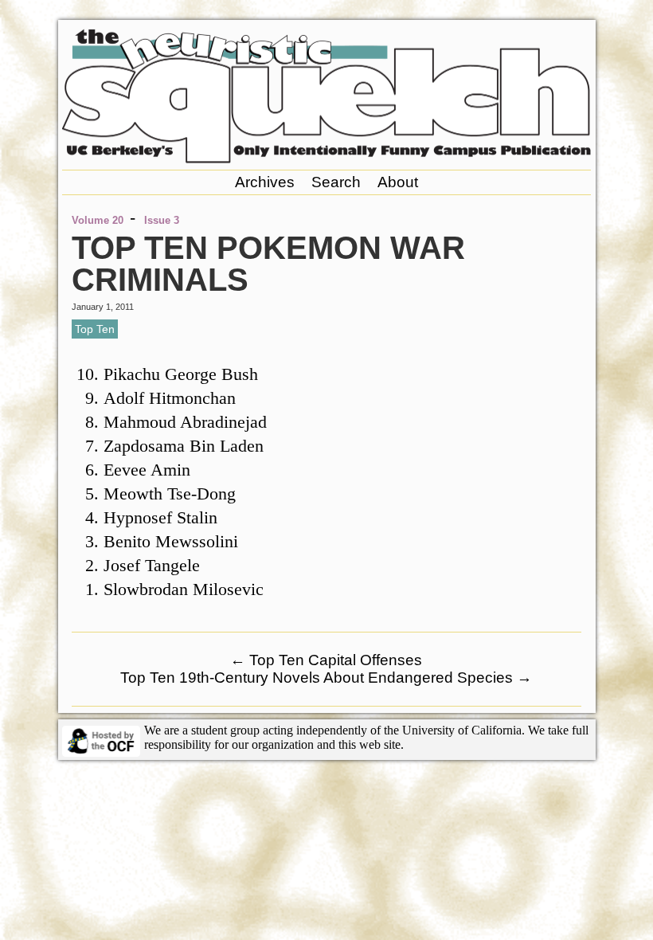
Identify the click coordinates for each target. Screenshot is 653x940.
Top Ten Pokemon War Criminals (268, 263)
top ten (95, 329)
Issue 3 (161, 220)
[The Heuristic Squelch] (326, 159)
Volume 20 (97, 220)
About (397, 182)
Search (336, 182)
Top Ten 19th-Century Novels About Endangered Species (326, 677)
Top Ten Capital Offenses (326, 660)
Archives (265, 182)
